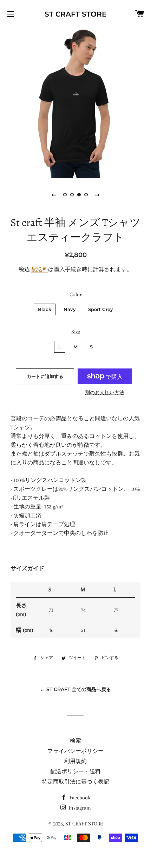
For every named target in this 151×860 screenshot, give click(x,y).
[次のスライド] (97, 194)
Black (44, 309)
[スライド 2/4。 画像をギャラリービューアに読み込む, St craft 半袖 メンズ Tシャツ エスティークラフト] (72, 194)
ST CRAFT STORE (75, 14)
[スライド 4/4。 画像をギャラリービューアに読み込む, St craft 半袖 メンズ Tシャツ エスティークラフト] (86, 194)
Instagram (79, 808)
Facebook (79, 797)
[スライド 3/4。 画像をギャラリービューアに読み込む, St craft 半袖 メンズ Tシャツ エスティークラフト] (79, 194)
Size (75, 332)
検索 (75, 741)
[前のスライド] (53, 194)
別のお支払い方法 (104, 392)
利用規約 (75, 761)
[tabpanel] (75, 102)
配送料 (39, 269)
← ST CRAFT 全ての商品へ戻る (75, 689)
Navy (70, 309)
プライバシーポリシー (75, 751)
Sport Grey (100, 309)
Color (76, 294)
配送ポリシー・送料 (75, 771)
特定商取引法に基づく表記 (75, 782)
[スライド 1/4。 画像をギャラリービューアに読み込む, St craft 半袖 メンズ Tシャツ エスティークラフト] (64, 194)
